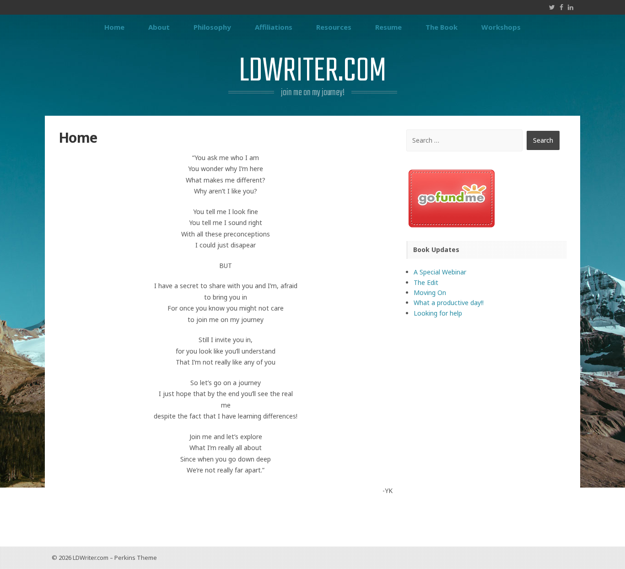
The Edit (426, 282)
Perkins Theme (135, 557)
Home (114, 27)
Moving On (430, 292)
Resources (333, 27)
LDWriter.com (312, 71)
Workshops (501, 27)
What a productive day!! (449, 302)
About (159, 27)
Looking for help (438, 313)
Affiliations (273, 27)
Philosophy (212, 27)
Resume (388, 27)
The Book (442, 27)
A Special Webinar (440, 272)
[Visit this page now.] (486, 198)
